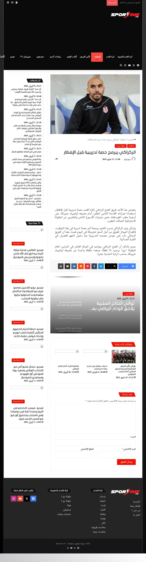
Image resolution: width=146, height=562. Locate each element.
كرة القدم (110, 57)
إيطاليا (103, 514)
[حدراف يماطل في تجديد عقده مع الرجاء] (95, 356)
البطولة (98, 57)
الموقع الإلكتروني (87, 449)
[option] (95, 304)
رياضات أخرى (55, 57)
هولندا (103, 519)
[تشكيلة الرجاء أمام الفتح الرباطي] (67, 356)
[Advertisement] (47, 29)
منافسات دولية (99, 532)
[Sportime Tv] (125, 15)
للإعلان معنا (135, 506)
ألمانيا (103, 510)
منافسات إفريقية (98, 528)
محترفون (40, 57)
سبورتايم (127, 159)
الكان (103, 523)
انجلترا (103, 501)
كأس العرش (85, 57)
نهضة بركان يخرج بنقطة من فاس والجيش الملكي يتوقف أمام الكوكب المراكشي (111, 306)
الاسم (133, 437)
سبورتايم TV (25, 57)
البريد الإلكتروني (129, 449)
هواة (69, 505)
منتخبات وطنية (64, 514)
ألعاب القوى (72, 57)
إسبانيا (103, 497)
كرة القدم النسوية (125, 57)
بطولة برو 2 (66, 501)
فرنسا (103, 505)
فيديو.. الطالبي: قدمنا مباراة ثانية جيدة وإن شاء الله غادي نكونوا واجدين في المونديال (28, 254)
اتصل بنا (136, 515)
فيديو (12, 57)
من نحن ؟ (136, 511)
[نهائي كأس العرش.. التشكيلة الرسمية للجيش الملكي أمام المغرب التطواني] (124, 356)
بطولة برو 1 (120, 146)
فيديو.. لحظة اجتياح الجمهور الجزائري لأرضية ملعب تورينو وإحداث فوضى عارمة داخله (28, 333)
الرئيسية (130, 140)
